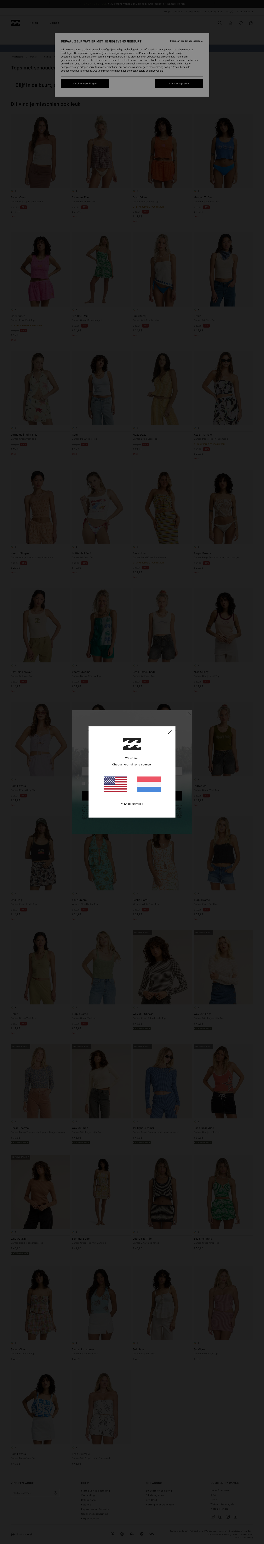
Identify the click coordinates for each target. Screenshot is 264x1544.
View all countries (132, 804)
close (170, 732)
